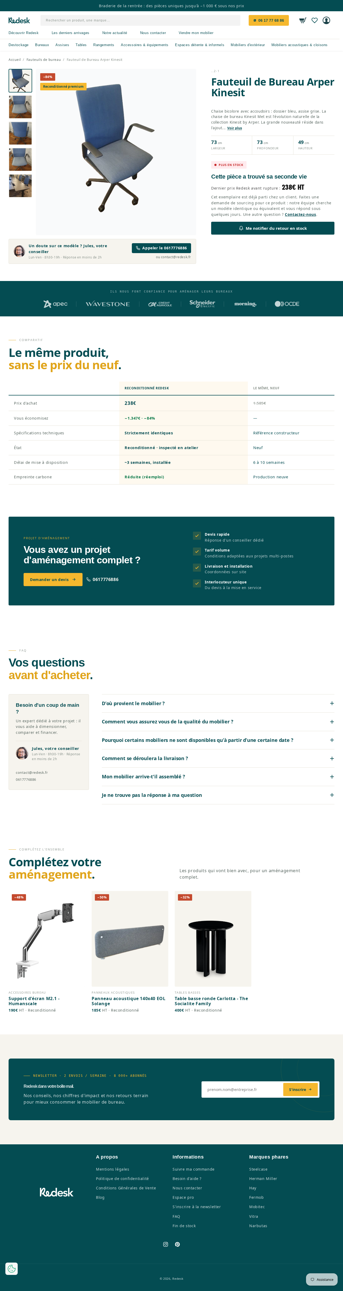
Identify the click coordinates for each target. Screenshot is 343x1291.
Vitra (253, 1216)
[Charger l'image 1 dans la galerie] (20, 81)
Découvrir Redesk (24, 33)
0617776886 (105, 579)
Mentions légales (112, 1169)
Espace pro (183, 1197)
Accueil (15, 59)
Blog (100, 1197)
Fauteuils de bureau (44, 59)
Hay (252, 1187)
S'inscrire (297, 1089)
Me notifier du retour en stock (276, 228)
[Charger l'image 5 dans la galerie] (20, 186)
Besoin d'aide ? (187, 1178)
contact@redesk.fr (32, 772)
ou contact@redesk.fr (173, 257)
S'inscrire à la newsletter (197, 1206)
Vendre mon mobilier (196, 33)
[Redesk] (19, 20)
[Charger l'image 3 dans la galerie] (20, 133)
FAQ (176, 1216)
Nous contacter (153, 33)
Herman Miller (263, 1178)
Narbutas (258, 1225)
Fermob (256, 1197)
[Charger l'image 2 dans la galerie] (20, 107)
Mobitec (257, 1206)
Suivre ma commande (194, 1169)
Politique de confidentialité (122, 1178)
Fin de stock (184, 1225)
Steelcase (258, 1169)
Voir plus (234, 128)
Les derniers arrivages (71, 33)
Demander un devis (49, 579)
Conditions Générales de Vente (126, 1187)
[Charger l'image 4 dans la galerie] (20, 159)
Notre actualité (114, 33)
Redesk (177, 1279)
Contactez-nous (300, 214)
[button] (303, 20)
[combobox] (140, 20)
